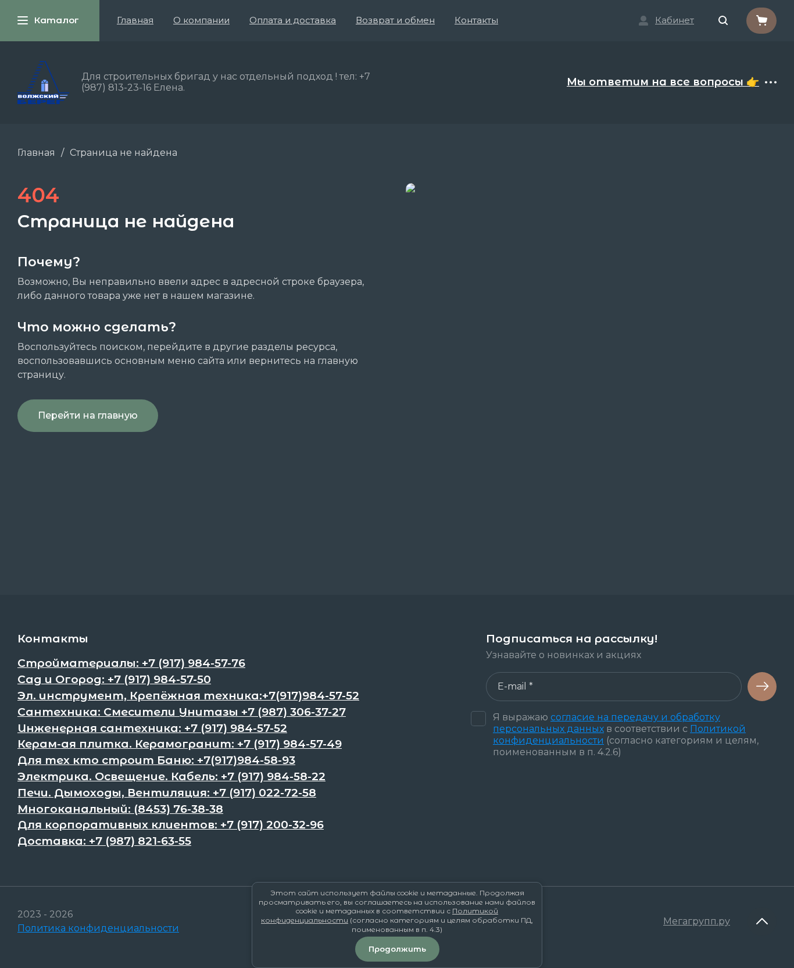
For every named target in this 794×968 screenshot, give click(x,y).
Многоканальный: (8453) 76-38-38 (120, 809)
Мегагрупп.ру (696, 921)
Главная (135, 20)
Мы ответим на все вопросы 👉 (663, 82)
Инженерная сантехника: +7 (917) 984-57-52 (152, 728)
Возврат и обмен (395, 20)
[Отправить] (762, 686)
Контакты (476, 20)
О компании (201, 20)
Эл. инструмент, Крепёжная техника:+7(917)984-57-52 (188, 696)
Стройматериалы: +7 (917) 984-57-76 (131, 663)
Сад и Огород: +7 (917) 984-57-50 (114, 679)
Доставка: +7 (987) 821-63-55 (104, 841)
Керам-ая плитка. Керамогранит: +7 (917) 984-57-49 (179, 744)
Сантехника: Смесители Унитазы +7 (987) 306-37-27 (181, 712)
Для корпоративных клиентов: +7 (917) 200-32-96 (170, 825)
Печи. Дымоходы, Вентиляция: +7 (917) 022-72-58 (166, 793)
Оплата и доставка (292, 20)
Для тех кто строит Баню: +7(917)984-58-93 (156, 760)
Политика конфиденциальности (98, 928)
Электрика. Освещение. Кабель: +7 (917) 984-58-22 (171, 776)
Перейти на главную (88, 415)
